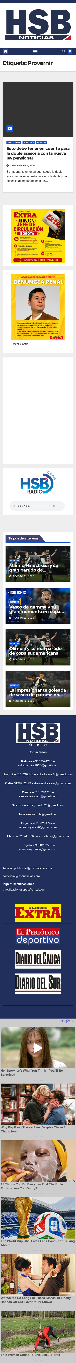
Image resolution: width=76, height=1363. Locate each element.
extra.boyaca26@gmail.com (38, 827)
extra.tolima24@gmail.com (54, 774)
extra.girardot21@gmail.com (45, 805)
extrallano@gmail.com (54, 836)
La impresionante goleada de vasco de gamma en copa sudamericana (37, 694)
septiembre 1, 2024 (23, 165)
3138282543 (25, 774)
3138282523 (22, 783)
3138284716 (42, 792)
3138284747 (43, 823)
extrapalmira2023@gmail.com (38, 765)
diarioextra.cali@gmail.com (52, 783)
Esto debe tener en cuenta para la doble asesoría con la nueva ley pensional (38, 153)
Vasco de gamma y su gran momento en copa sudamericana (34, 611)
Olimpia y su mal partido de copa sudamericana (35, 651)
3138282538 (43, 845)
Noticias (41, 143)
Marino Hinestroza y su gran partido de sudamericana (33, 570)
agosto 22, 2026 (23, 576)
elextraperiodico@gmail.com (38, 796)
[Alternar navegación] (35, 51)
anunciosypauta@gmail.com (38, 849)
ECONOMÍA (29, 143)
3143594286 (43, 761)
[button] (63, 51)
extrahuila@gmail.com (43, 814)
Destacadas (14, 143)
